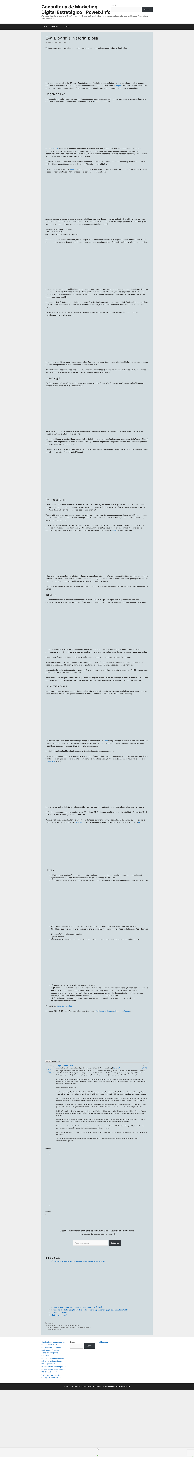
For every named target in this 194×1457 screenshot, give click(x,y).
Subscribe (115, 1243)
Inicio (45, 26)
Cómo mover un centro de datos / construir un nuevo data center (78, 1261)
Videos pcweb (105, 1342)
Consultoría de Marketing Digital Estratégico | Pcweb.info (76, 9)
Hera (106, 741)
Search (113, 5)
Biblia (49, 1325)
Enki (72, 169)
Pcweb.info (116, 1068)
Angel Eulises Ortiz (64, 1066)
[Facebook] (143, 1068)
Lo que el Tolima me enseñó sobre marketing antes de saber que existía (52, 1361)
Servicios (54, 26)
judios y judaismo (58, 1325)
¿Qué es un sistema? (59, 1312)
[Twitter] (146, 1068)
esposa (119, 86)
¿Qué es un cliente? (59, 1315)
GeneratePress (124, 1386)
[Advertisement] (82, 548)
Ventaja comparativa (55, 1329)
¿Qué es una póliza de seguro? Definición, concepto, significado (69, 1327)
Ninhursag (98, 102)
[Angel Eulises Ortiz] (51, 1073)
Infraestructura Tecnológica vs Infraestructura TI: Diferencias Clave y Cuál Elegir (53, 1369)
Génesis (114, 530)
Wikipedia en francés (121, 1011)
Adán (140, 822)
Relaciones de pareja (72, 1325)
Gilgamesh (78, 822)
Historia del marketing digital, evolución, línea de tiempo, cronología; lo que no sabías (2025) (90, 1310)
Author (48, 1061)
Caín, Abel (51, 761)
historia (50, 1323)
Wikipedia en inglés (104, 1011)
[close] (98, 1449)
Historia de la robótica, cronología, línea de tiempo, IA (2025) (76, 1307)
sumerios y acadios (64, 1006)
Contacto (65, 26)
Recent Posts (56, 1061)
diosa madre (53, 149)
